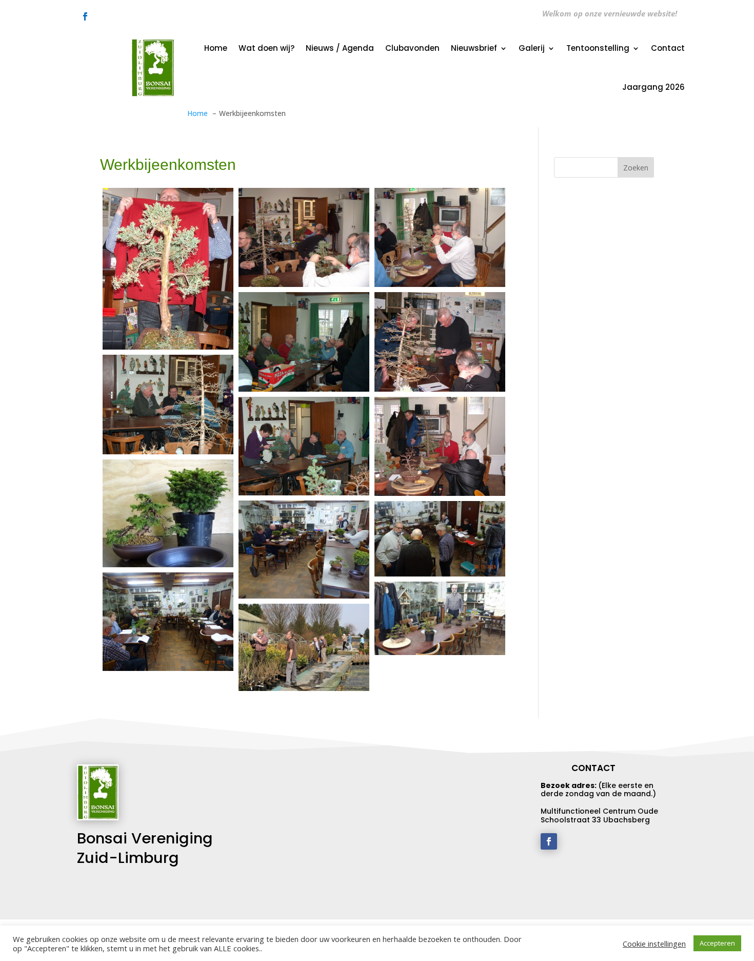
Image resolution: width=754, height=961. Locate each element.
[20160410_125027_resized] (439, 618)
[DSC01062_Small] (439, 538)
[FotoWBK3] (168, 404)
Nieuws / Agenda (340, 48)
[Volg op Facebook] (85, 16)
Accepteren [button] (717, 943)
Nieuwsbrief (474, 48)
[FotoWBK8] (168, 269)
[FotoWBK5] (304, 341)
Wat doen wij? (266, 48)
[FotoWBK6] (439, 237)
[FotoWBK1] (439, 446)
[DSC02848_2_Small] (168, 513)
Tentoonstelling (597, 48)
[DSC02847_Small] (304, 550)
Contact (668, 48)
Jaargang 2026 (653, 87)
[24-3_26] (304, 647)
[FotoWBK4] (439, 341)
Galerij (532, 48)
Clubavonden (412, 48)
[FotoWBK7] (304, 237)
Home (215, 48)
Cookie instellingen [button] (654, 943)
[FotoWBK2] (304, 446)
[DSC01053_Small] (168, 621)
